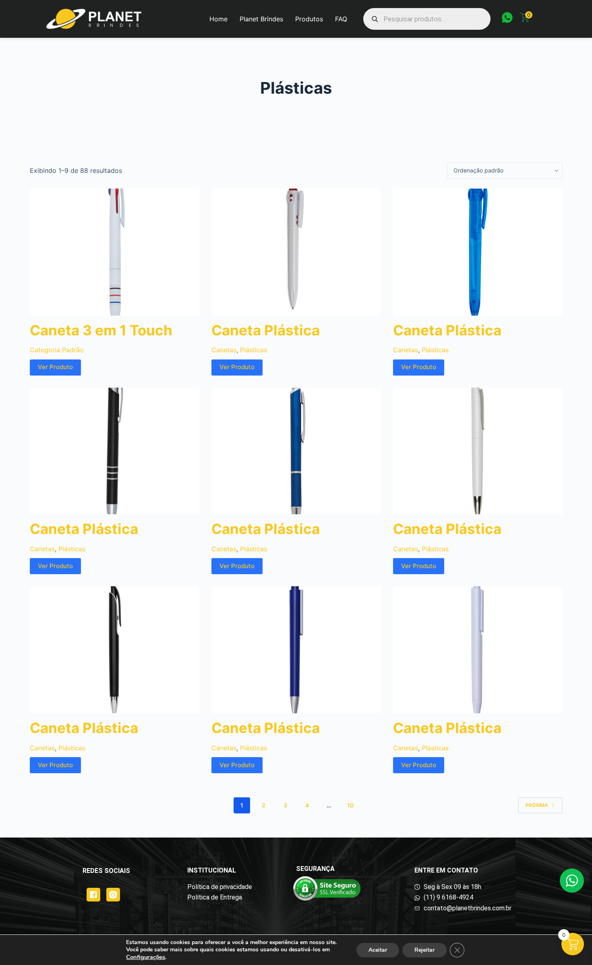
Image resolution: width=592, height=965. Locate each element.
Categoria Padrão (57, 350)
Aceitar (377, 950)
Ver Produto (55, 367)
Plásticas (253, 350)
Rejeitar (424, 950)
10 (350, 805)
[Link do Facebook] (93, 894)
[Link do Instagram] (113, 894)
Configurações (145, 957)
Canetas (223, 350)
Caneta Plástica (265, 330)
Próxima (537, 805)
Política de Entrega (214, 897)
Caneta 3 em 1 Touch (101, 330)
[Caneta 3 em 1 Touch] (114, 252)
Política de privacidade (219, 887)
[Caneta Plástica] (296, 252)
